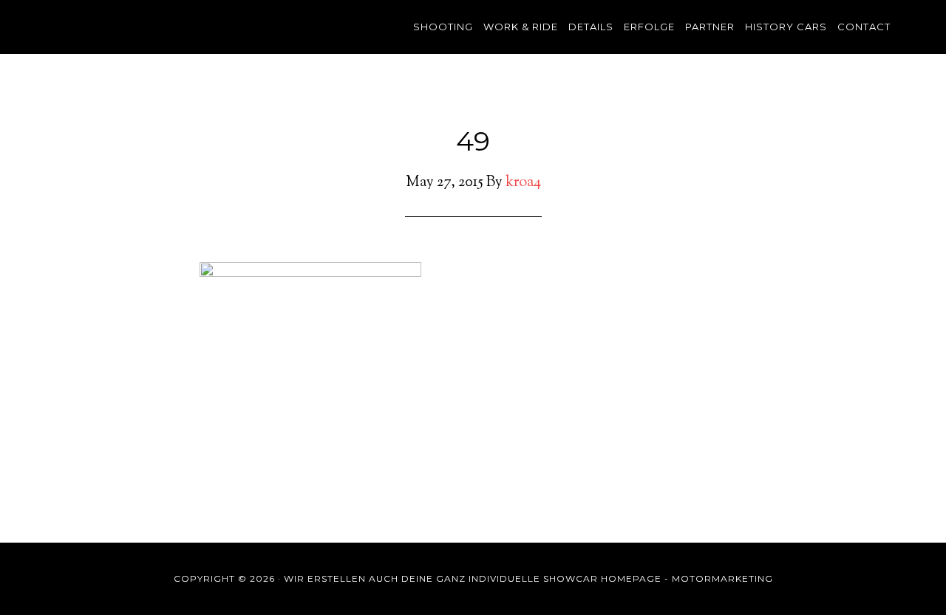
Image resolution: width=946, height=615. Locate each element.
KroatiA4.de (185, 26)
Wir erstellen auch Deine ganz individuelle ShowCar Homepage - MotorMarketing (528, 578)
